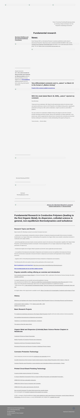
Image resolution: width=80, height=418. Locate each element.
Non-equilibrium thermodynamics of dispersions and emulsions (28, 317)
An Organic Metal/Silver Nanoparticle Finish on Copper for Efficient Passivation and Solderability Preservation (39, 376)
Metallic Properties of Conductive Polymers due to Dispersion (28, 339)
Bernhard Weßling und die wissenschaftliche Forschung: (21, 38)
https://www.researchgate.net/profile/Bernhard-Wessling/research (47, 265)
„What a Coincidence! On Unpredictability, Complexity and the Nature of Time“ (57, 290)
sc (14, 303)
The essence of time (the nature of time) (23, 324)
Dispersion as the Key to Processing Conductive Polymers (27, 343)
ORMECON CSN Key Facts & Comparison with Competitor (27, 383)
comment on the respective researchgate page (42, 44)
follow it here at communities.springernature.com (49, 46)
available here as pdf (54, 397)
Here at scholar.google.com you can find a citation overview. (28, 268)
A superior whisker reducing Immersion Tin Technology (26, 373)
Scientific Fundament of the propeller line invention (36, 392)
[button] (6, 2)
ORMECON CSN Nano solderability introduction (25, 380)
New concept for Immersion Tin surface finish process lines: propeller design (31, 390)
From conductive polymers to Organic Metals (24, 275)
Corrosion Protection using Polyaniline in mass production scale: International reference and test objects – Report (39, 363)
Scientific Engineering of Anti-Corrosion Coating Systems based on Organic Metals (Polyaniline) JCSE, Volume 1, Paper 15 (41, 359)
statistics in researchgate (19, 305)
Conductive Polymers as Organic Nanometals (24, 336)
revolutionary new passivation (40, 356)
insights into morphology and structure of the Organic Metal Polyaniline (32, 314)
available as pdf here (19, 276)
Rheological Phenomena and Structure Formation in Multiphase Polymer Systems (32, 346)
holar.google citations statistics (22, 303)
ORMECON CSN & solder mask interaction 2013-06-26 (26, 387)
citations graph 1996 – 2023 (38, 303)
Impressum (65, 411)
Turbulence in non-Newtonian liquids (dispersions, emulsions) (28, 320)
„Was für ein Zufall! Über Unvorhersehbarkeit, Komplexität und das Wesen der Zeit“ (49, 282)
